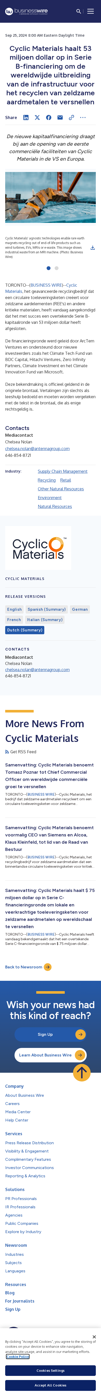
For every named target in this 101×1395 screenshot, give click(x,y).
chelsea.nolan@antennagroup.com (37, 448)
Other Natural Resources (61, 488)
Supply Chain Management (63, 471)
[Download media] (93, 248)
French (14, 619)
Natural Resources (55, 506)
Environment (50, 497)
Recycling (47, 480)
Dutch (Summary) (24, 630)
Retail (65, 480)
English (14, 609)
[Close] (94, 1337)
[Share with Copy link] (71, 117)
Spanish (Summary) (47, 609)
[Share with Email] (60, 117)
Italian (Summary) (45, 619)
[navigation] (90, 11)
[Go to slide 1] (49, 268)
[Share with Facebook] (49, 117)
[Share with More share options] (83, 117)
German (80, 609)
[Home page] (26, 11)
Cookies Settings (50, 1370)
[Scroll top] (82, 1072)
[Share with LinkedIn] (26, 117)
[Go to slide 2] (57, 268)
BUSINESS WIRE (46, 285)
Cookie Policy (17, 1356)
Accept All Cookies (50, 1385)
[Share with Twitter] (37, 117)
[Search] (78, 11)
